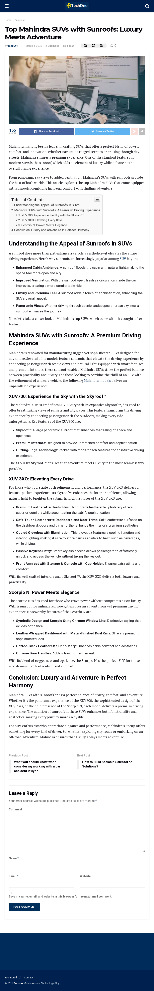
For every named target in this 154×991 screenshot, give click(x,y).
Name (14, 858)
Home (8, 20)
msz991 (13, 45)
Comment (15, 809)
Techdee (18, 983)
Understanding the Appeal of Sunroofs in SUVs (47, 205)
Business (20, 20)
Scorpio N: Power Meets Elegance (44, 225)
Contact (28, 977)
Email (14, 876)
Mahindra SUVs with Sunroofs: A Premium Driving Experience (57, 210)
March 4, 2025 (34, 45)
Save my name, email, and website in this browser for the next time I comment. (60, 896)
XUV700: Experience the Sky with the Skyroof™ (52, 215)
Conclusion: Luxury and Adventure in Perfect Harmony (51, 230)
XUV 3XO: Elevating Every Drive (42, 220)
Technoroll (11, 977)
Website (85, 876)
